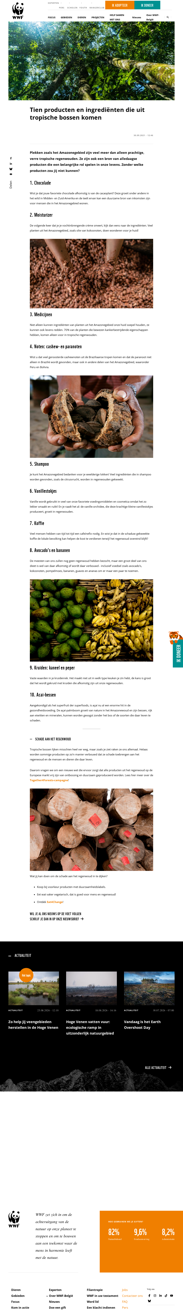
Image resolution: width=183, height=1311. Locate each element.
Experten (53, 3)
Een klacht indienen (101, 1308)
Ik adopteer (120, 5)
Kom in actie (20, 1308)
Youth (83, 7)
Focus (15, 1302)
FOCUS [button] (51, 17)
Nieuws (136, 17)
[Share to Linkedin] (11, 163)
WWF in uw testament (102, 1296)
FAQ (124, 1302)
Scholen (72, 7)
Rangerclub (97, 7)
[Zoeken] (167, 17)
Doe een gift (57, 1308)
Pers (61, 7)
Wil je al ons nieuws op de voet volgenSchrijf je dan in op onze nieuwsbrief (55, 916)
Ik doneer (147, 5)
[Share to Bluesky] (10, 169)
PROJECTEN (98, 17)
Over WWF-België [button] (152, 17)
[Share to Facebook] (11, 158)
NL (167, 5)
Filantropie (95, 1290)
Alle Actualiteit (156, 1067)
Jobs (125, 1290)
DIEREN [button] (82, 17)
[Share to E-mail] (11, 174)
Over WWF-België (61, 1296)
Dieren (16, 1290)
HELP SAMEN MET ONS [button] (117, 17)
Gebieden (18, 1296)
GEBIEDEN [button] (66, 17)
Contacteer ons (132, 1296)
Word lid (93, 1302)
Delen (11, 184)
